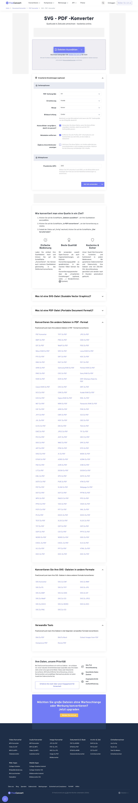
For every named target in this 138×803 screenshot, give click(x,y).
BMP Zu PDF (40, 340)
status (77, 786)
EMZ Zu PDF (40, 432)
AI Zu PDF (61, 454)
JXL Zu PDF (40, 420)
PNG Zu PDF (62, 340)
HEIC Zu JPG (54, 750)
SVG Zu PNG (40, 610)
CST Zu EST (93, 750)
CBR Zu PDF (62, 415)
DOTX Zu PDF (85, 476)
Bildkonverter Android (36, 773)
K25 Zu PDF (40, 398)
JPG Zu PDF (84, 334)
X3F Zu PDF (40, 409)
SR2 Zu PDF (62, 351)
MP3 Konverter (34, 743)
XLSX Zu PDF (63, 521)
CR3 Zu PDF (62, 387)
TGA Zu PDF (84, 426)
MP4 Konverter (14, 743)
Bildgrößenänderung (15, 770)
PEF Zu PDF (84, 362)
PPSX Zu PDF (40, 504)
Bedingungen (43, 787)
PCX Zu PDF (40, 437)
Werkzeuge (62, 3)
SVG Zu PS (39, 587)
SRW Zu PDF (40, 368)
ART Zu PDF (40, 448)
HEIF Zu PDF (62, 420)
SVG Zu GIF (84, 593)
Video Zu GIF (13, 747)
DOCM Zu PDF (63, 471)
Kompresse (48, 3)
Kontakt (70, 786)
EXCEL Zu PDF (41, 543)
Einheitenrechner (116, 754)
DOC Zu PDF (40, 554)
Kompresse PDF (41, 643)
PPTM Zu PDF (85, 493)
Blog (17, 787)
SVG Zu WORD (63, 604)
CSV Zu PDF (62, 532)
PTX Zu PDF (40, 357)
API (73, 3)
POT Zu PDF (40, 487)
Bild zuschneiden (14, 773)
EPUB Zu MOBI (74, 750)
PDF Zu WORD (74, 743)
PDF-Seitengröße (49, 94)
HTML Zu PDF (85, 549)
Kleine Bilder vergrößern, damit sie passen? (46, 127)
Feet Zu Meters (115, 750)
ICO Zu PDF (84, 415)
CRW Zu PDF (62, 393)
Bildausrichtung (50, 115)
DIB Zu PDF (62, 426)
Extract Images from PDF (89, 638)
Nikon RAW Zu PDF (43, 351)
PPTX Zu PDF (85, 532)
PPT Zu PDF (62, 549)
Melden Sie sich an (124, 3)
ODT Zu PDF (62, 526)
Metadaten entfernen (48, 135)
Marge (53, 108)
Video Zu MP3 (33, 750)
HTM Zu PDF (84, 482)
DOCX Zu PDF (63, 515)
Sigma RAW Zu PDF (65, 398)
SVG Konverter (41, 582)
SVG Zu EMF (62, 582)
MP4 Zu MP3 (33, 747)
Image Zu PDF (54, 754)
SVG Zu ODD (62, 593)
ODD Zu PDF (84, 340)
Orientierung (51, 101)
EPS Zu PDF (84, 448)
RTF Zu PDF (62, 510)
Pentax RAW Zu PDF (87, 368)
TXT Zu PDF (40, 526)
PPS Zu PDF (84, 498)
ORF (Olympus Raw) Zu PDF (88, 380)
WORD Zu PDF (41, 537)
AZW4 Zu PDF (85, 459)
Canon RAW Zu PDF (43, 387)
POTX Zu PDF (40, 510)
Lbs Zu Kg (114, 743)
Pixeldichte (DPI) (49, 166)
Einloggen (111, 3)
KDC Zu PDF (84, 357)
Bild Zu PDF (40, 638)
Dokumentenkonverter (77, 754)
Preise (82, 3)
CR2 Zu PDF (62, 373)
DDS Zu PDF (40, 443)
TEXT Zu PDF (40, 521)
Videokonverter (14, 754)
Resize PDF (62, 643)
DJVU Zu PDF (41, 426)
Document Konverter (19, 8)
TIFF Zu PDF (62, 334)
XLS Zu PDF (84, 543)
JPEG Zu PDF (63, 432)
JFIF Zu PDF (40, 415)
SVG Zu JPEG (85, 599)
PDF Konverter (33, 8)
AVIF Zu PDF (62, 437)
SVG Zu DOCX (41, 604)
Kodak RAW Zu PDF (87, 393)
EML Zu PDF (40, 476)
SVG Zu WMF (84, 582)
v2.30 (66, 793)
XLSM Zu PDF (63, 487)
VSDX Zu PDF (85, 504)
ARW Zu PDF (62, 409)
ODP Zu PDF (40, 532)
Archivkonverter (95, 754)
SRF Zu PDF (62, 357)
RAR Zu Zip (94, 743)
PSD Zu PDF (84, 346)
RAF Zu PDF (62, 362)
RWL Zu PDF (84, 398)
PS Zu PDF (39, 515)
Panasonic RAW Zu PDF (88, 404)
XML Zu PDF (84, 510)
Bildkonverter (54, 757)
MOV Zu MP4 (13, 750)
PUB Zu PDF (62, 482)
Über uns (11, 787)
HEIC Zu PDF (85, 437)
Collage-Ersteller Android (37, 766)
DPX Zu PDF (84, 443)
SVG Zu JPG (84, 587)
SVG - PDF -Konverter (48, 8)
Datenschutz (32, 787)
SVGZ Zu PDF (40, 454)
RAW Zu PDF (40, 379)
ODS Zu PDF (84, 537)
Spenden (23, 787)
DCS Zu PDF (40, 393)
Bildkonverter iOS (35, 777)
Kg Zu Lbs (114, 747)
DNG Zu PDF (40, 362)
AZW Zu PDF (62, 465)
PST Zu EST (93, 747)
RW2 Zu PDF (40, 373)
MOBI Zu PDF (85, 454)
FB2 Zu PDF (40, 465)
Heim (7, 8)
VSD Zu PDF (62, 504)
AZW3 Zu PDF (63, 459)
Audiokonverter (34, 754)
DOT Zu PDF (40, 493)
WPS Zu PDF (40, 498)
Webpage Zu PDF (86, 487)
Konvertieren (33, 3)
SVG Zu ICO (62, 599)
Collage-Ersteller (14, 766)
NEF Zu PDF (40, 404)
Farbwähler (12, 777)
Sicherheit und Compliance (57, 787)
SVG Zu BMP (40, 593)
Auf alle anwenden (90, 184)
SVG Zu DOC (84, 604)
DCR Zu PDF (62, 379)
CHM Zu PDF (84, 465)
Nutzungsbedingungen (69, 60)
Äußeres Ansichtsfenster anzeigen (47, 146)
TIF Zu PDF (84, 432)
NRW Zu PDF (62, 404)
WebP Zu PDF (63, 346)
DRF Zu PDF (84, 387)
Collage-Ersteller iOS (36, 770)
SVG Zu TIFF (62, 587)
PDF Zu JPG (53, 747)
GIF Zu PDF (40, 346)
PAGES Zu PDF (63, 498)
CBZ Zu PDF (84, 420)
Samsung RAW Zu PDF (66, 368)
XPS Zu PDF (62, 476)
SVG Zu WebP (40, 599)
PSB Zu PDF (84, 409)
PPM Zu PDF (62, 448)
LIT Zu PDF (40, 471)
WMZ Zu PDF (62, 443)
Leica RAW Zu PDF (87, 351)
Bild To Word (62, 638)
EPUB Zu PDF (41, 459)
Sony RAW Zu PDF (86, 373)
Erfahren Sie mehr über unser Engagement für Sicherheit (57, 685)
